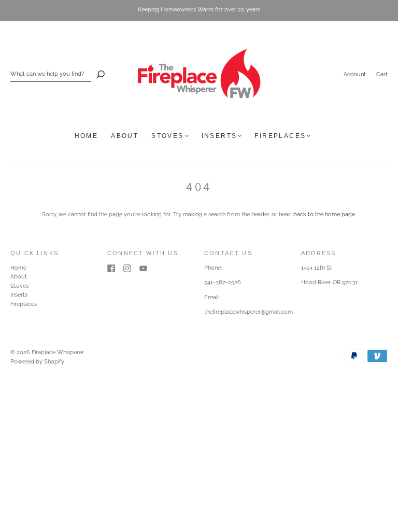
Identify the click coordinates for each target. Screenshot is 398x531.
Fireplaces (280, 135)
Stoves (167, 135)
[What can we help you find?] (50, 74)
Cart (382, 74)
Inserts (219, 135)
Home (86, 135)
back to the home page (324, 214)
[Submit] (100, 74)
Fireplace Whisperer (58, 352)
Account (355, 74)
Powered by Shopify (37, 361)
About (124, 135)
